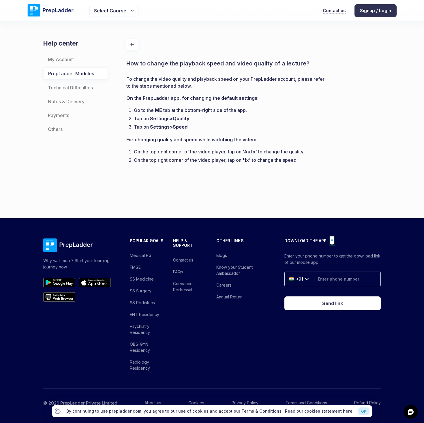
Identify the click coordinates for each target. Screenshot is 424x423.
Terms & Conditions (261, 411)
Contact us (334, 10)
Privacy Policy (245, 402)
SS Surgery (140, 290)
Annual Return (229, 296)
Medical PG (140, 255)
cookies (200, 411)
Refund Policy (367, 402)
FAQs (178, 271)
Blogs (221, 255)
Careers (224, 285)
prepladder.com (125, 411)
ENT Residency (144, 314)
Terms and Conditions (306, 402)
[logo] (50, 11)
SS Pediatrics (142, 302)
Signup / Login (375, 10)
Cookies (196, 402)
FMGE (135, 267)
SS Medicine (142, 279)
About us (153, 402)
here (347, 411)
